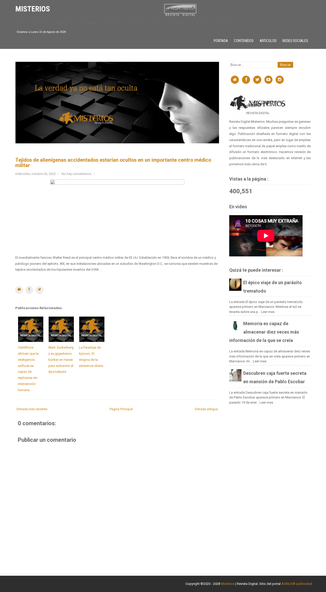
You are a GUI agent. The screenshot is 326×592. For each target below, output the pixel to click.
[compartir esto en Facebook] (29, 290)
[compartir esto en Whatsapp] (19, 290)
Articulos (268, 40)
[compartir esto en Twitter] (39, 290)
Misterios (228, 584)
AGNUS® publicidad (296, 584)
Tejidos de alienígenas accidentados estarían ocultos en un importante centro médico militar (113, 162)
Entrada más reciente (32, 409)
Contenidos (244, 40)
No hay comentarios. (77, 174)
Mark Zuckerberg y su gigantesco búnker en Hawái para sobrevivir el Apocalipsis (61, 360)
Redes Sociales (295, 40)
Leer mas (268, 312)
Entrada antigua (206, 409)
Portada (221, 40)
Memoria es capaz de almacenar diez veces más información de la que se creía (264, 332)
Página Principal (121, 409)
